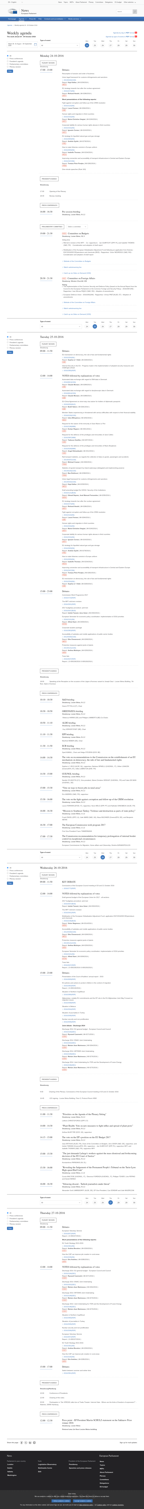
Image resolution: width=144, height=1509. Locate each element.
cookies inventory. (118, 1505)
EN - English (12, 2)
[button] (130, 2)
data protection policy (86, 1505)
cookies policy (101, 1505)
